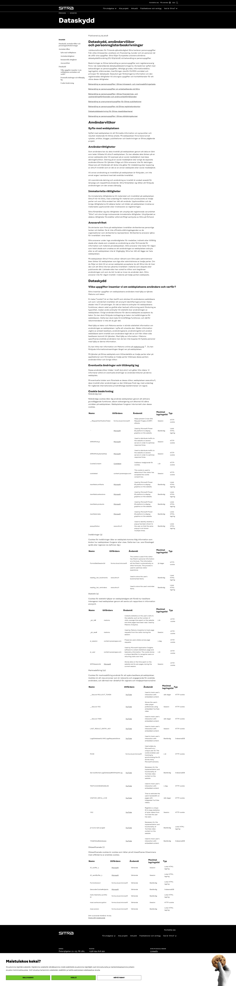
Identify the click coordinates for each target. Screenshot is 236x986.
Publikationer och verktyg (150, 8)
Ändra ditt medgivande (96, 918)
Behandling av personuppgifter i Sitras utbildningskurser (113, 116)
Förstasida (62, 13)
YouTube (129, 695)
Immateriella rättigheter (69, 60)
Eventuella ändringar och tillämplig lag (73, 79)
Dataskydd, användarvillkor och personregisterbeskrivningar (69, 45)
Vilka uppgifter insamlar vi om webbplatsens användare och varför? (71, 72)
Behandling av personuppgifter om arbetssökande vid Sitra (114, 89)
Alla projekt (124, 8)
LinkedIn (154, 951)
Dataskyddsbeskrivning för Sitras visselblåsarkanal (110, 111)
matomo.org (139, 347)
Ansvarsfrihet (65, 63)
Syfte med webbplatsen (68, 53)
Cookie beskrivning (67, 83)
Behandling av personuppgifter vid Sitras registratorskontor (114, 107)
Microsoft (117, 431)
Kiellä (74, 977)
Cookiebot (117, 464)
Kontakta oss (154, 2)
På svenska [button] (164, 2)
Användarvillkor (64, 49)
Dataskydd (62, 67)
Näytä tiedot (119, 977)
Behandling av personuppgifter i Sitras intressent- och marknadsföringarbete (122, 84)
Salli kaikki (28, 977)
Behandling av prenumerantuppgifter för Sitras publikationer (115, 102)
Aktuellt (134, 8)
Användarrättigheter (67, 56)
